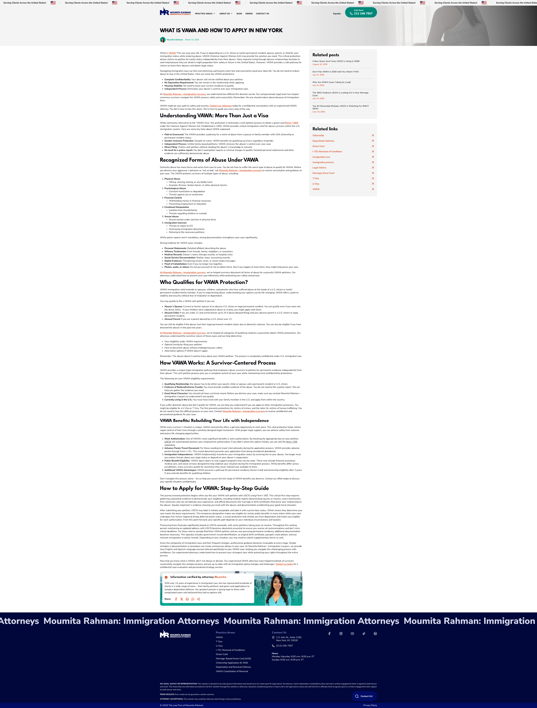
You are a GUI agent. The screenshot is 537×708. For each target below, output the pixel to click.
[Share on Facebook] (176, 599)
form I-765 (291, 441)
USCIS (167, 441)
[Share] (198, 599)
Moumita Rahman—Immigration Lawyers (240, 170)
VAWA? (172, 53)
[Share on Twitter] (181, 599)
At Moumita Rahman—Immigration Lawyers (183, 272)
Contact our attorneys (221, 105)
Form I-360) (292, 122)
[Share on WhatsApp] (193, 599)
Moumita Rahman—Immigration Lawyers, (184, 94)
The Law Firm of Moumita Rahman (186, 705)
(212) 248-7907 (284, 645)
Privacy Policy (370, 705)
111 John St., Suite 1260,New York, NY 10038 (289, 639)
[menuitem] (205, 14)
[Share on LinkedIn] (187, 599)
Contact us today (284, 564)
